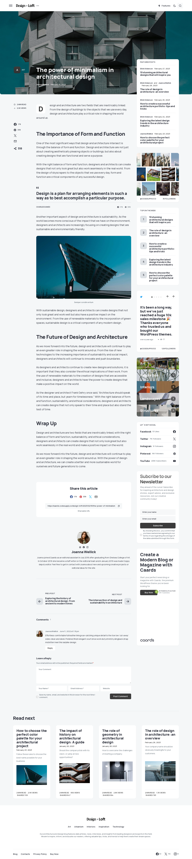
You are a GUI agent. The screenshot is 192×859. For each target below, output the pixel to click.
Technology (118, 827)
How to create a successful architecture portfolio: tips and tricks (157, 106)
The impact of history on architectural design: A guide (71, 736)
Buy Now (149, 592)
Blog (15, 854)
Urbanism (78, 827)
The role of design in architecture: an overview (154, 90)
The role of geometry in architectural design (113, 736)
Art (23, 70)
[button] (11, 5)
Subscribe (158, 525)
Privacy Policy (40, 854)
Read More (21, 795)
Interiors (91, 827)
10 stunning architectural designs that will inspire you (155, 73)
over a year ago (146, 339)
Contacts (25, 854)
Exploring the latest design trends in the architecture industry (155, 123)
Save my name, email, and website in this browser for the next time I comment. (67, 696)
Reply (50, 648)
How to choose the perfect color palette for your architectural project (155, 140)
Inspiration (104, 827)
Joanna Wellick (84, 552)
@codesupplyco (148, 348)
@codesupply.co (148, 199)
